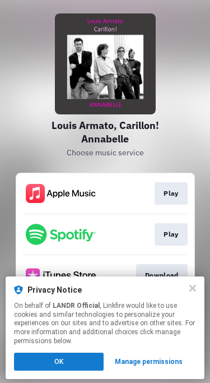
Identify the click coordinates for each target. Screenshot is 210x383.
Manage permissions (149, 362)
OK (58, 362)
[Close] (193, 288)
